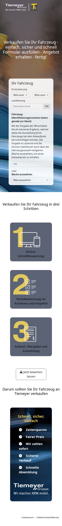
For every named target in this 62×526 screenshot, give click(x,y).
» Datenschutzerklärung (47, 517)
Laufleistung (18, 100)
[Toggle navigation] (53, 8)
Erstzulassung (19, 89)
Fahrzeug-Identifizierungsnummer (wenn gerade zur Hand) (30, 118)
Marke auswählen (22, 174)
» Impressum (27, 517)
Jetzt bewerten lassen (32, 374)
